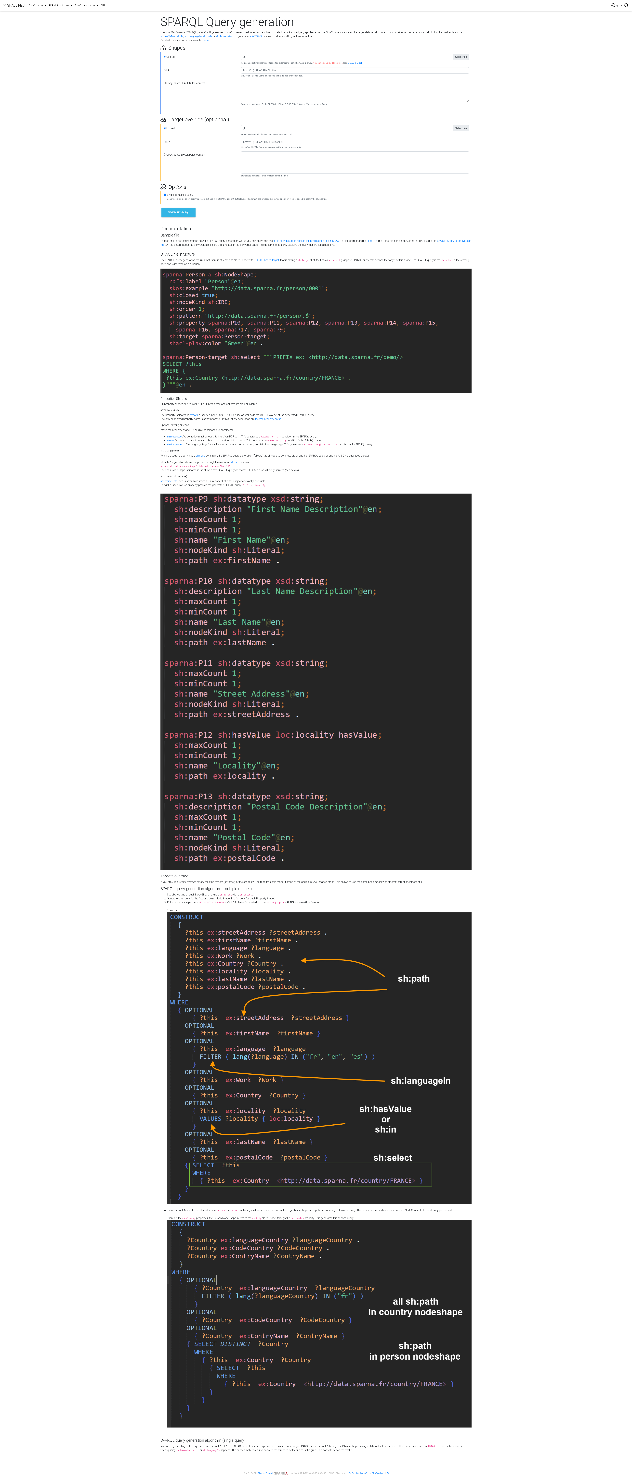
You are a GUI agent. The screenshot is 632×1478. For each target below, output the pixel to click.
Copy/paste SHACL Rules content (185, 83)
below (205, 40)
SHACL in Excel (355, 63)
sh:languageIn (193, 36)
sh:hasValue (167, 36)
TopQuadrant (378, 1473)
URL (168, 70)
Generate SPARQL (178, 212)
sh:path (194, 415)
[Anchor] (157, 48)
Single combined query (180, 194)
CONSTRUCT (256, 36)
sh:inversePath (225, 36)
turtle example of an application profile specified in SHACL (306, 240)
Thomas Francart (265, 1473)
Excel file (372, 240)
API (103, 5)
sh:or (234, 462)
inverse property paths (268, 419)
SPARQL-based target (266, 260)
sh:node (207, 36)
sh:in (180, 36)
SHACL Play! (15, 5)
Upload (170, 56)
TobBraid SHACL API (358, 1473)
